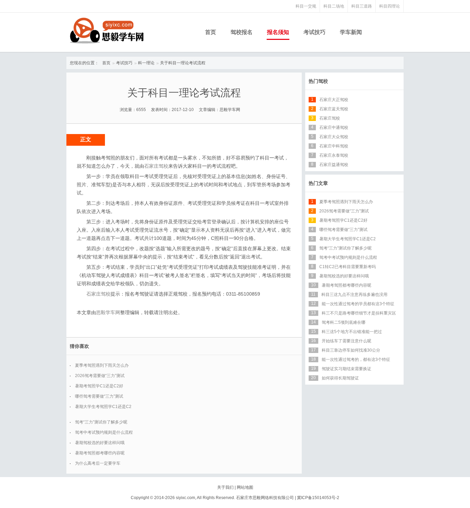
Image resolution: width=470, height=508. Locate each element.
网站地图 (245, 487)
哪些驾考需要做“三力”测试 (99, 396)
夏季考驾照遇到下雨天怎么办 (102, 365)
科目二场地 (333, 6)
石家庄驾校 (156, 166)
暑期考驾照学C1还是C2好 (99, 386)
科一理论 (146, 62)
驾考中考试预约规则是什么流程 (104, 432)
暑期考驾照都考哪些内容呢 (100, 453)
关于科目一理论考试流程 (182, 62)
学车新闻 (351, 32)
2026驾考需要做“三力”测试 (100, 375)
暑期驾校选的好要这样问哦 (100, 442)
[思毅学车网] (106, 30)
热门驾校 (318, 81)
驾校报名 (242, 32)
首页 (210, 32)
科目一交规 (306, 6)
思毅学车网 (108, 312)
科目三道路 (361, 6)
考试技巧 (314, 32)
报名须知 (278, 32)
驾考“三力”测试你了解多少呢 (101, 422)
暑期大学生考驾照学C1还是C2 (103, 406)
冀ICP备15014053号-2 (318, 497)
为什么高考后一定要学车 (97, 463)
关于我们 (225, 487)
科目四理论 (389, 6)
